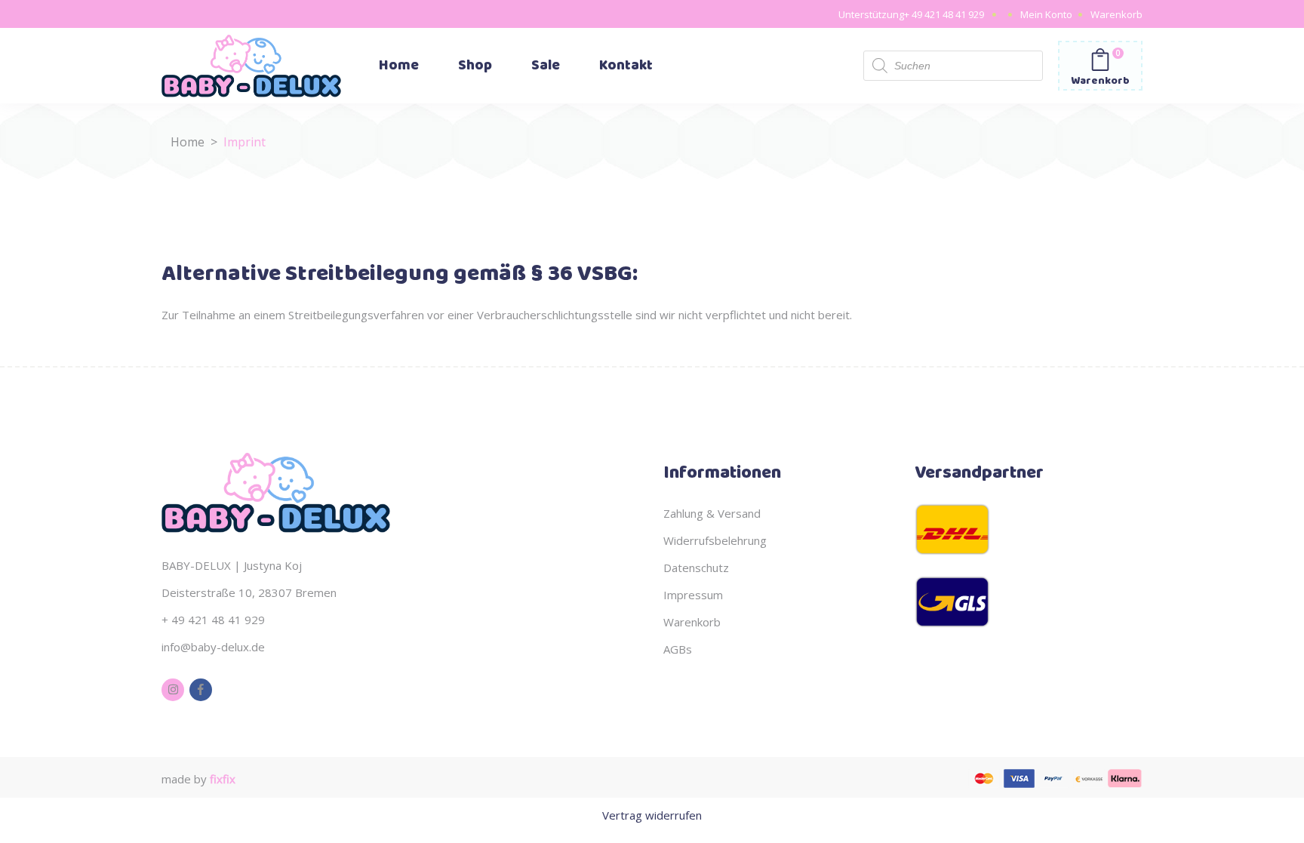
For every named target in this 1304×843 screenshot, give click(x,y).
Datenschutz (696, 567)
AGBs (677, 649)
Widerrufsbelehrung (715, 540)
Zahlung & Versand (712, 513)
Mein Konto (1046, 14)
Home (188, 142)
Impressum (693, 594)
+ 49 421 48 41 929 (944, 14)
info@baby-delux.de (213, 646)
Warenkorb (1116, 14)
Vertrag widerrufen (652, 815)
